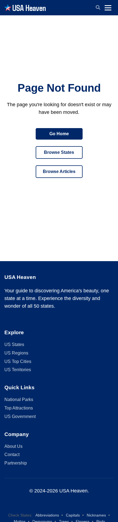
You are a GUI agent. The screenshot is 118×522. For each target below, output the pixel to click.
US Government (20, 416)
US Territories (17, 369)
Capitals (73, 515)
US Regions (16, 353)
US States (14, 344)
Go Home (59, 133)
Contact (11, 454)
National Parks (18, 399)
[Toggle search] (98, 7)
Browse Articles (59, 171)
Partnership (15, 463)
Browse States (59, 152)
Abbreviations (47, 515)
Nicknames (96, 515)
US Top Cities (17, 361)
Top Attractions (18, 408)
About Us (13, 446)
